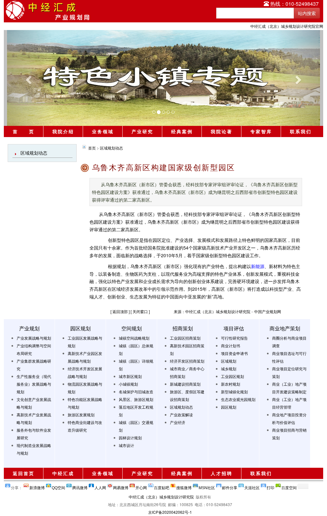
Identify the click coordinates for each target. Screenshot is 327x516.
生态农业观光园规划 (238, 399)
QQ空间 (58, 486)
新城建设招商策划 (185, 384)
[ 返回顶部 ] (120, 311)
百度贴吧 (161, 486)
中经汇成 (63, 473)
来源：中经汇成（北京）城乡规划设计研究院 (212, 311)
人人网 (100, 486)
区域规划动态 (33, 153)
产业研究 (142, 131)
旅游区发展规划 (81, 414)
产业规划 (29, 328)
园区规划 (80, 328)
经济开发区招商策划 (187, 361)
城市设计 (126, 445)
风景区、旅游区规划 (136, 399)
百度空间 (289, 486)
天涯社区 (252, 486)
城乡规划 (228, 368)
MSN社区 (207, 486)
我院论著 (221, 131)
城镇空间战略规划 (134, 338)
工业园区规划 (232, 376)
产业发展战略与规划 (34, 338)
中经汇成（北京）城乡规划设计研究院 (161, 496)
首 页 (23, 131)
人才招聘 (221, 473)
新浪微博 (37, 486)
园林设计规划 (130, 437)
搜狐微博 (184, 486)
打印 (270, 486)
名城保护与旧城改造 (136, 391)
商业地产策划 (285, 328)
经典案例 (182, 131)
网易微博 (120, 486)
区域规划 (228, 361)
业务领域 (103, 131)
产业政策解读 (181, 414)
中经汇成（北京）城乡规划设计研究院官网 (286, 26)
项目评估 (234, 328)
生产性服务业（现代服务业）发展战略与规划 (34, 384)
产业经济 (177, 422)
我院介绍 (63, 131)
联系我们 (301, 131)
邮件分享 (229, 486)
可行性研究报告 (234, 338)
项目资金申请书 (234, 353)
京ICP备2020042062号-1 (170, 512)
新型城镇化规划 (234, 391)
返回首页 (23, 473)
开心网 (141, 486)
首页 (92, 147)
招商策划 (182, 328)
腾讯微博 (79, 486)
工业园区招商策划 (185, 338)
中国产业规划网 (267, 311)
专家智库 (261, 131)
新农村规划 (230, 384)
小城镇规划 (128, 384)
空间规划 (131, 328)
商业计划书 (230, 345)
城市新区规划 (130, 376)
